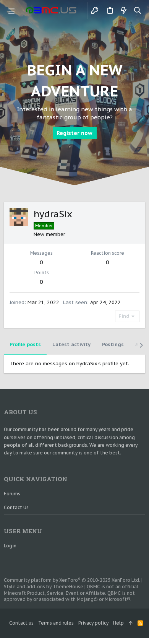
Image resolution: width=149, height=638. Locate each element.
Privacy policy (93, 623)
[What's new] (123, 11)
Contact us (16, 507)
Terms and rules (56, 623)
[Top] (130, 623)
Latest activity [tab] (71, 344)
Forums (12, 493)
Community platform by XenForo (72, 580)
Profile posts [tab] (25, 344)
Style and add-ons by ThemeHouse (43, 586)
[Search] (137, 11)
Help (118, 623)
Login (10, 545)
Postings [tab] (113, 344)
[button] (11, 11)
